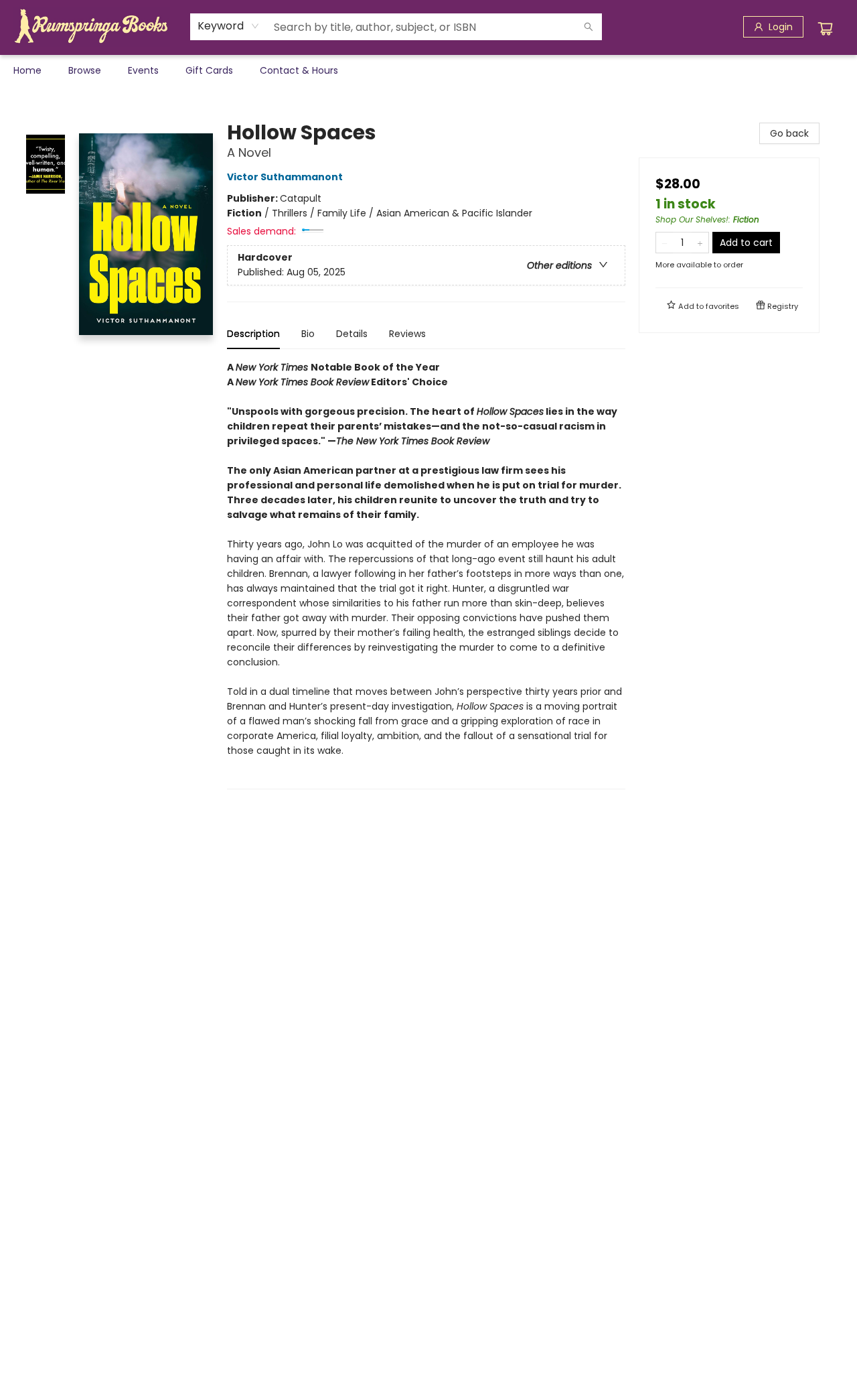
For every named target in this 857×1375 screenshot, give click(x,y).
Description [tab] (253, 333)
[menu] (428, 70)
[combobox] (228, 26)
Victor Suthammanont (285, 177)
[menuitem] (27, 70)
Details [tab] (352, 333)
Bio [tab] (308, 333)
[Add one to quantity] (700, 242)
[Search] (588, 26)
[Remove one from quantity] (664, 242)
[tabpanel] (426, 574)
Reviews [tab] (407, 333)
